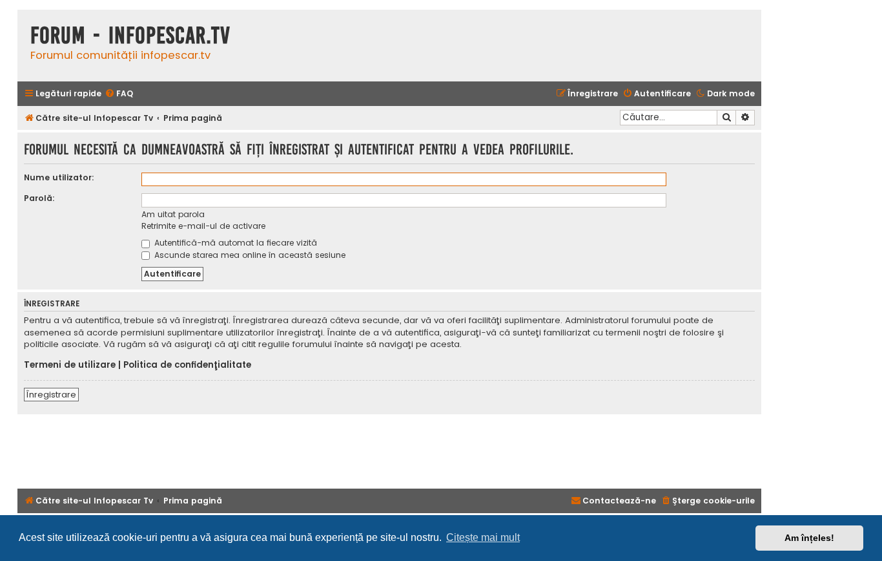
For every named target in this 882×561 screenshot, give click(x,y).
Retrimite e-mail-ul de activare (203, 226)
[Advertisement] (389, 450)
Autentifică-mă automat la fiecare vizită (234, 242)
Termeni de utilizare (70, 365)
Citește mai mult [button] (483, 537)
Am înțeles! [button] (809, 538)
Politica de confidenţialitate (187, 365)
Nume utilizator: (59, 177)
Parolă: (39, 198)
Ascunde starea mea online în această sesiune (248, 254)
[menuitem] (119, 94)
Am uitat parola (173, 214)
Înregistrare (51, 394)
